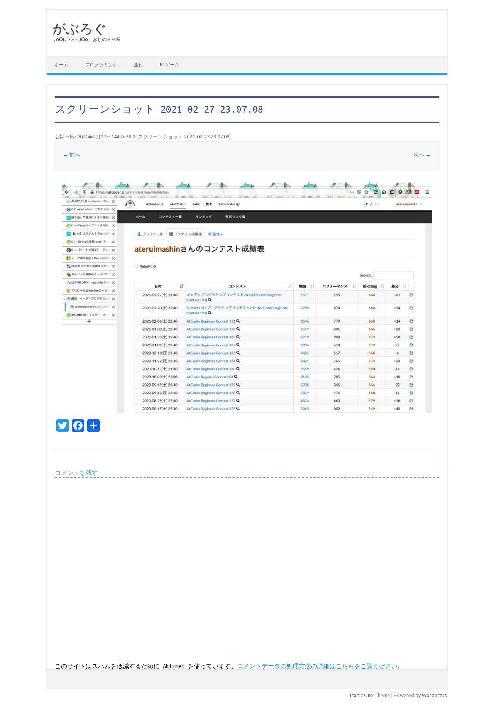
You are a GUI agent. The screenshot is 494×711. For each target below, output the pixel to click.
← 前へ (71, 155)
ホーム (61, 64)
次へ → (422, 155)
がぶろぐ (79, 28)
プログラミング (101, 64)
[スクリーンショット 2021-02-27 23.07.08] (247, 297)
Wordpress (434, 695)
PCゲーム (169, 64)
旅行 (138, 64)
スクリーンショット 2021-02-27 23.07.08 (183, 136)
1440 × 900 (123, 136)
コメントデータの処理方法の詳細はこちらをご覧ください (317, 666)
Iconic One (361, 695)
